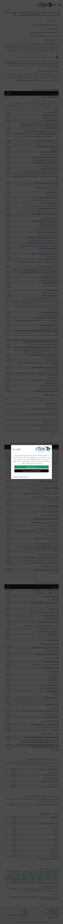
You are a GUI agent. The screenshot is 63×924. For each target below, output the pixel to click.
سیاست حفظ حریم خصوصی (20, 477)
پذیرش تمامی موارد (31, 467)
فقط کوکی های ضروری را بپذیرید (31, 471)
